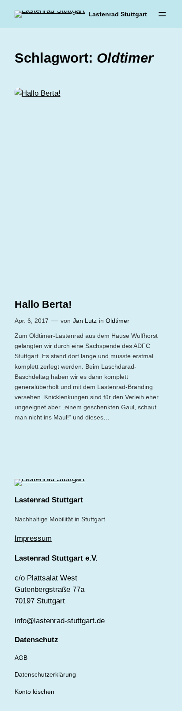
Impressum (33, 538)
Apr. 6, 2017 (32, 320)
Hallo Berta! (43, 304)
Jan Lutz (85, 320)
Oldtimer (117, 320)
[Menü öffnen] (162, 14)
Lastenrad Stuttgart (117, 14)
